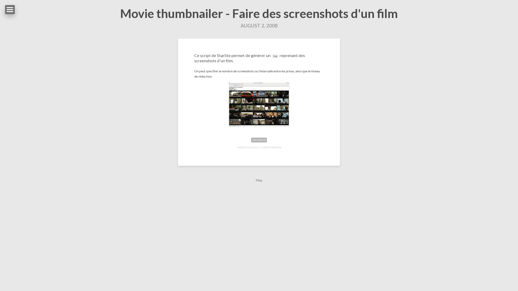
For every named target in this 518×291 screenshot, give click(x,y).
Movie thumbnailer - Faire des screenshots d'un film (259, 13)
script (205, 55)
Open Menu (10, 9)
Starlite (224, 55)
